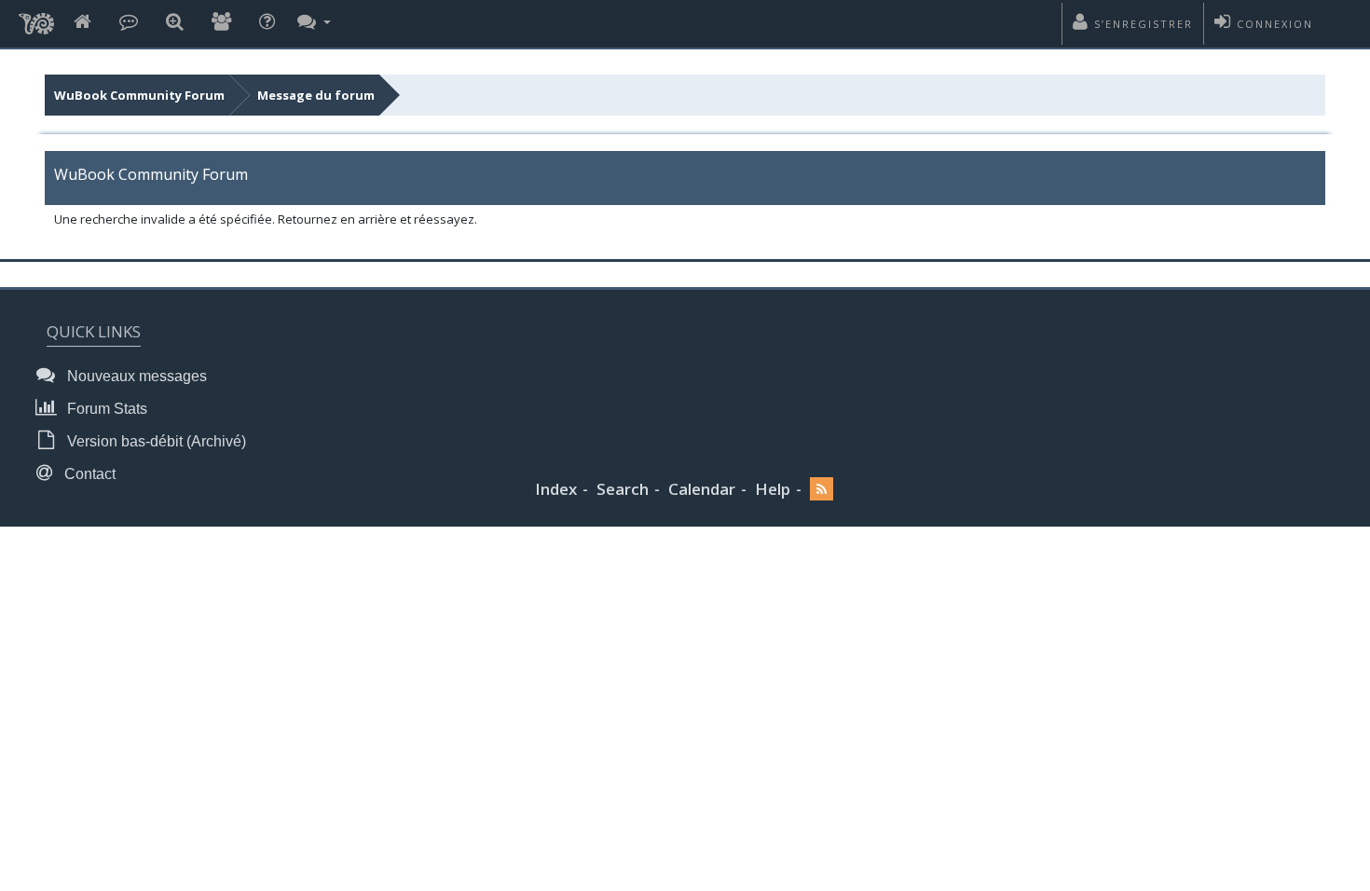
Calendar (701, 489)
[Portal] (128, 23)
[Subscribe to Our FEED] (821, 489)
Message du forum (316, 95)
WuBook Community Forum (139, 95)
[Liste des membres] (221, 23)
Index (556, 489)
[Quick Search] (175, 23)
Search (622, 489)
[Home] (82, 23)
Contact (88, 474)
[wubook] (36, 18)
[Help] (267, 23)
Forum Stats (105, 409)
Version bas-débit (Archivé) (154, 441)
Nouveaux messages (135, 376)
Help (772, 489)
